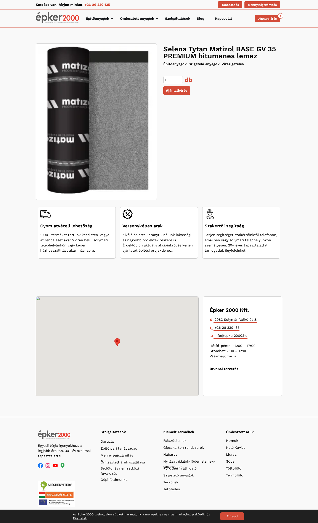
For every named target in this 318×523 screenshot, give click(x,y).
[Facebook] (40, 465)
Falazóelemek (174, 441)
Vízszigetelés (233, 64)
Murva (231, 454)
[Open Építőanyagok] (112, 18)
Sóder (231, 461)
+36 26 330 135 (97, 5)
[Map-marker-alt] (62, 465)
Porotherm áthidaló (180, 468)
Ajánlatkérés (177, 90)
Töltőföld (233, 468)
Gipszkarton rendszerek (183, 447)
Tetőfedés (171, 489)
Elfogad (232, 516)
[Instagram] (47, 465)
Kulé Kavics (235, 447)
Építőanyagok (175, 64)
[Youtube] (55, 465)
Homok (232, 441)
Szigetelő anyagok (204, 64)
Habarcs (170, 454)
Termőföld (234, 475)
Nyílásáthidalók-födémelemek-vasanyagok (189, 462)
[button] (117, 342)
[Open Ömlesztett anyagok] (157, 18)
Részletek (80, 518)
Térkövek (170, 482)
